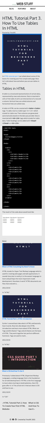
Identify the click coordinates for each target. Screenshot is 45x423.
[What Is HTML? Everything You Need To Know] (22, 254)
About (33, 9)
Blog (11, 9)
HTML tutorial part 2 (11, 76)
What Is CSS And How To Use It (13, 371)
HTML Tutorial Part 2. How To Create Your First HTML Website (14, 405)
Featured (22, 9)
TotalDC (29, 419)
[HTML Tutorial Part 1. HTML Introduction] (22, 306)
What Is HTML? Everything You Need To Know (18, 267)
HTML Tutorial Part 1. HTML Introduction (17, 319)
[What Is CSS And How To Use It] (22, 358)
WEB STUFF (22, 4)
